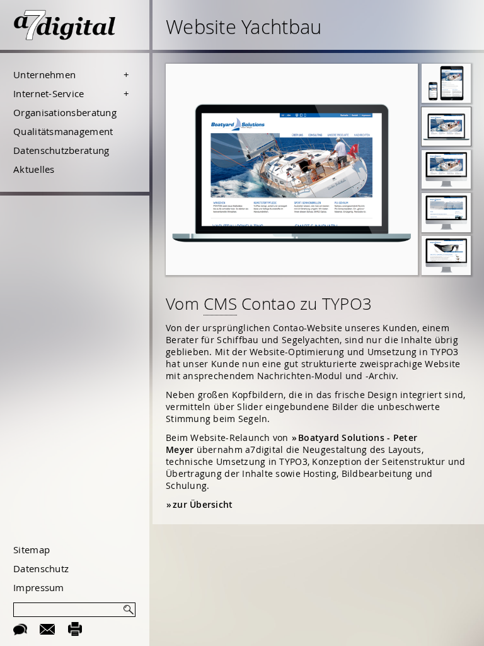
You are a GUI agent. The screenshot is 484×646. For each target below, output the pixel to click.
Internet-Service (48, 93)
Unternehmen (44, 74)
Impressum (38, 587)
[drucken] (75, 628)
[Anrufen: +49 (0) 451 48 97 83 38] (20, 628)
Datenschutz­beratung (61, 150)
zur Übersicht (203, 504)
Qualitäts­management (63, 131)
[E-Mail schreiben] (47, 628)
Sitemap (31, 549)
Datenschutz (41, 568)
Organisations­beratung (65, 112)
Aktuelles (33, 169)
